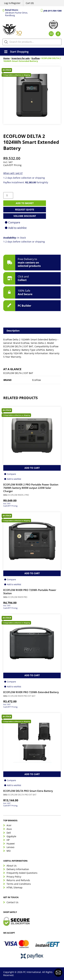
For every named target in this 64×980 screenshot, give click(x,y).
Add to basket (25, 203)
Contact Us (12, 902)
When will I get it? (13, 173)
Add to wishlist (17, 228)
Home (6, 58)
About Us (12, 865)
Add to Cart (32, 467)
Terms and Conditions (19, 883)
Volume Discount (24, 215)
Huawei (11, 843)
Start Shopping (19, 51)
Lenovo (10, 847)
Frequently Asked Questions (22, 872)
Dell (9, 832)
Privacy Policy (14, 876)
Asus (9, 828)
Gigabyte (11, 836)
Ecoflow (36, 58)
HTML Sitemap (14, 887)
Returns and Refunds (18, 880)
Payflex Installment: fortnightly (25, 182)
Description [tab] (13, 330)
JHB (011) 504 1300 (52, 10)
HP (8, 839)
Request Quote (24, 209)
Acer (9, 825)
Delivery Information (18, 869)
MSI (9, 850)
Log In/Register (12, 3)
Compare (14, 222)
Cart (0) (30, 3)
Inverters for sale (20, 58)
